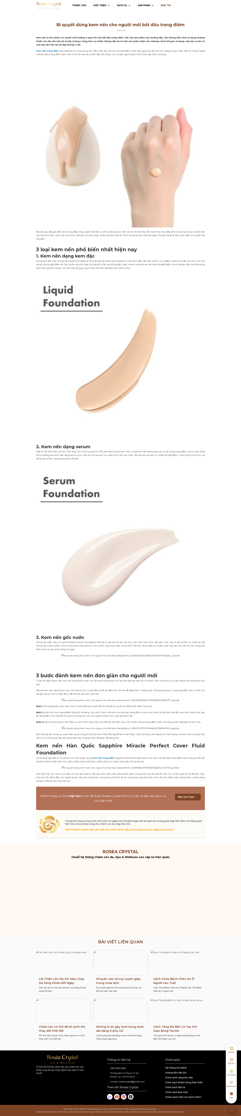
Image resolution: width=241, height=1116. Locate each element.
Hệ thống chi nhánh (176, 1067)
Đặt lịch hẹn (186, 796)
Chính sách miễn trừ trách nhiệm (183, 1097)
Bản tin (166, 5)
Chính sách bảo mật (176, 1092)
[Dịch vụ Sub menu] (129, 5)
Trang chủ (79, 5)
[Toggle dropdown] (204, 5)
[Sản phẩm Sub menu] (153, 5)
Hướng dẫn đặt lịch (175, 1072)
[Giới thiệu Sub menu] (109, 5)
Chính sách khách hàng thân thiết (184, 1082)
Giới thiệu (99, 5)
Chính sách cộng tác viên (179, 1077)
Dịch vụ (122, 5)
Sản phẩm (144, 5)
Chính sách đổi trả (175, 1087)
